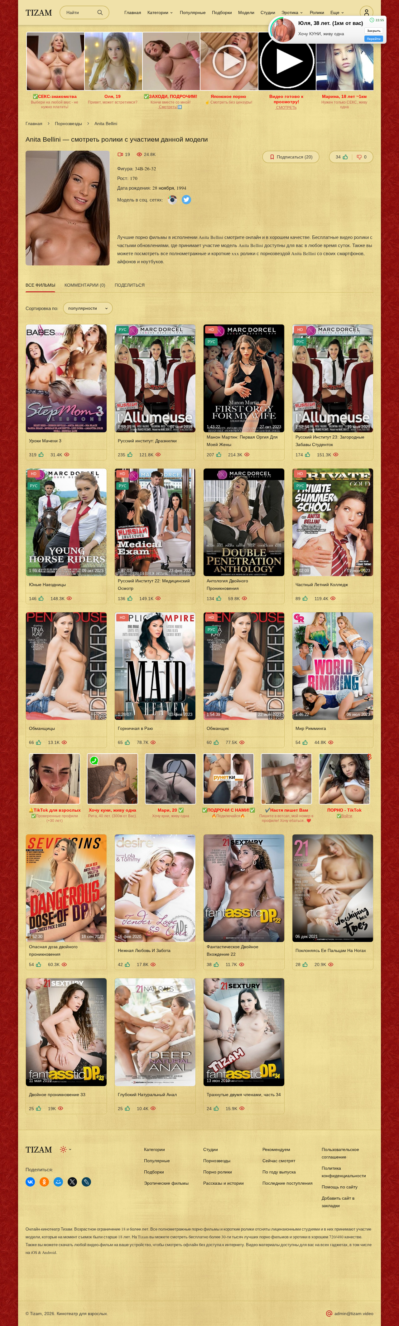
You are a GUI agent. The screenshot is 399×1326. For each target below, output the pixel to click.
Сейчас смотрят (278, 1160)
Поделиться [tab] (130, 285)
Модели (246, 12)
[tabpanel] (199, 704)
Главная (132, 12)
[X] (72, 1182)
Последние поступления (287, 1183)
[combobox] (88, 308)
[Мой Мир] (58, 1182)
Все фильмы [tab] (40, 285)
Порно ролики (217, 1171)
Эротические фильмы (166, 1183)
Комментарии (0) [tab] (85, 285)
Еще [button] (334, 12)
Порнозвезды (68, 123)
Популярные (193, 12)
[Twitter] (186, 199)
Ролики (317, 12)
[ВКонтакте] (30, 1182)
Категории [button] (157, 12)
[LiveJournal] (86, 1182)
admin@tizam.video (353, 1313)
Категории (154, 1149)
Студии (268, 12)
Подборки (222, 12)
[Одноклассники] (44, 1182)
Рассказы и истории (223, 1183)
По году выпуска (279, 1171)
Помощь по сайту (340, 1186)
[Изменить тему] (66, 1149)
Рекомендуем (276, 1149)
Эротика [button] (289, 12)
